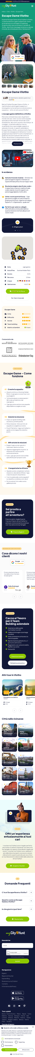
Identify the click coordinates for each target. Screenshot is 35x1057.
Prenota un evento (17, 656)
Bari (28, 1016)
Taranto (4, 1019)
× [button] (33, 1027)
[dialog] (17, 1041)
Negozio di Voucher (7, 976)
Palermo (4, 1016)
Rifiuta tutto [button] (26, 1049)
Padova (22, 1017)
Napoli (24, 1014)
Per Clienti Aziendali (17, 298)
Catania (4, 1017)
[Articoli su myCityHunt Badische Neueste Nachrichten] (9, 343)
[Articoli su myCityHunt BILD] (9, 350)
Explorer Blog (6, 978)
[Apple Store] (17, 993)
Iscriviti (17, 961)
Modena (9, 1021)
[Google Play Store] (17, 998)
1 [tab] (15, 230)
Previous (14, 597)
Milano (19, 1014)
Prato (3, 1021)
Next (21, 597)
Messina (16, 1017)
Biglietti (4, 973)
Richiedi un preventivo (17, 663)
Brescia (21, 1019)
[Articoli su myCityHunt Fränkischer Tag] (25, 356)
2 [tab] (17, 230)
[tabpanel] (17, 224)
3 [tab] (20, 230)
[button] (17, 1054)
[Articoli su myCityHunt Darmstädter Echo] (25, 349)
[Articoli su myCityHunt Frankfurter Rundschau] (9, 356)
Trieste (28, 1017)
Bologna (17, 1016)
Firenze (23, 1016)
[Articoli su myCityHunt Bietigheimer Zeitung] (25, 343)
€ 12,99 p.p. (18, 291)
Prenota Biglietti (18, 532)
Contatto (5, 984)
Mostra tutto (17, 144)
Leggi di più (20, 1035)
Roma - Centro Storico (8, 1014)
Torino (29, 1014)
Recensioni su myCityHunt (10, 981)
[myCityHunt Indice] (10, 6)
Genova (10, 1016)
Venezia (10, 1017)
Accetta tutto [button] (9, 1049)
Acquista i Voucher (19, 866)
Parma (27, 1019)
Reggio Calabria (13, 1019)
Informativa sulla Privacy (17, 957)
